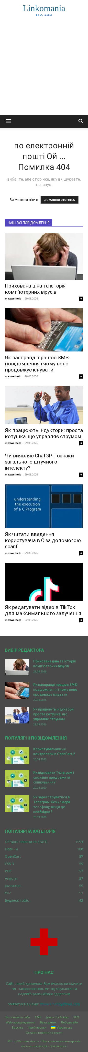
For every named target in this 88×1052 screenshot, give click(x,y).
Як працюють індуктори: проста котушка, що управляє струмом (44, 433)
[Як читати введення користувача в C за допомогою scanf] (44, 506)
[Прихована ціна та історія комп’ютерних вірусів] (44, 256)
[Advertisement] (44, 68)
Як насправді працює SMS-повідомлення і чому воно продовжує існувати (37, 364)
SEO (76, 1017)
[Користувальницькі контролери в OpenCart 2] (17, 755)
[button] (8, 121)
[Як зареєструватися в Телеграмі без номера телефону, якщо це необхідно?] (17, 803)
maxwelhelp (13, 298)
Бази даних (48, 1022)
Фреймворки (37, 1027)
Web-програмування (20, 1022)
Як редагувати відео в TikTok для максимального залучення (43, 610)
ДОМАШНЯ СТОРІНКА (59, 200)
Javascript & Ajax (57, 1017)
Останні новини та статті (44, 1033)
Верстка (17, 1027)
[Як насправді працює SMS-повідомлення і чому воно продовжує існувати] (44, 329)
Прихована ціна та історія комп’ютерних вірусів (35, 289)
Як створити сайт (17, 1017)
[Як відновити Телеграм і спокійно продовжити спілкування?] (17, 778)
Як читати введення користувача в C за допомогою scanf (43, 540)
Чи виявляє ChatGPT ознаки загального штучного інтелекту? (39, 462)
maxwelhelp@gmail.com (60, 1004)
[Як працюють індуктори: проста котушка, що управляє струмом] (44, 405)
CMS (38, 1017)
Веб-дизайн (69, 1022)
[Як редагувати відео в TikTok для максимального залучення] (44, 582)
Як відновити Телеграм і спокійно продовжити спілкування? (53, 777)
